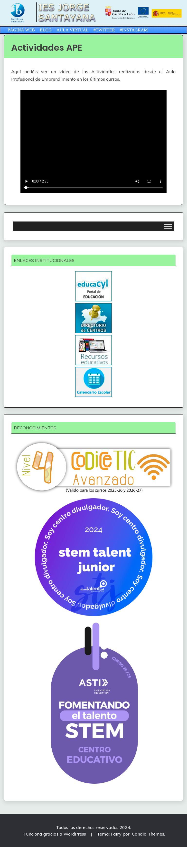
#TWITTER (104, 30)
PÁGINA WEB (21, 30)
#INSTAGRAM (134, 30)
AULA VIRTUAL (72, 30)
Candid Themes (148, 834)
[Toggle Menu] (168, 226)
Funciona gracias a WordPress (55, 834)
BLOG (46, 30)
